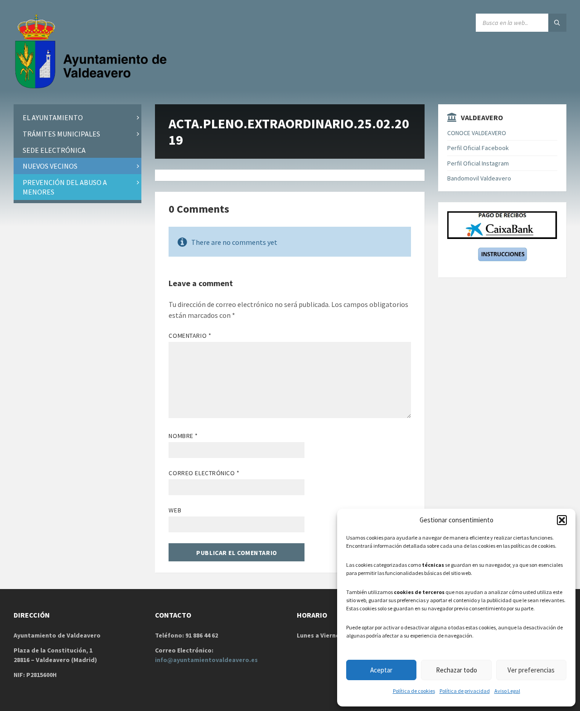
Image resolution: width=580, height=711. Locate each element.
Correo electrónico (204, 473)
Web (175, 510)
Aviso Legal (507, 690)
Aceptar (381, 670)
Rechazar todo (456, 670)
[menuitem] (77, 118)
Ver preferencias (531, 670)
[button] (561, 520)
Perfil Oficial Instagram (478, 163)
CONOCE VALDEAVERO (476, 133)
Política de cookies (414, 690)
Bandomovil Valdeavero (479, 178)
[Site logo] (93, 86)
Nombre (183, 436)
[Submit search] (557, 23)
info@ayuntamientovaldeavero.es (206, 660)
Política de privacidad (465, 690)
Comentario (190, 335)
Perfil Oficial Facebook (478, 148)
